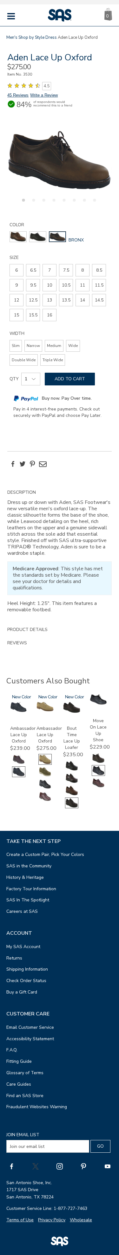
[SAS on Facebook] (11, 1166)
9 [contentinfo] (16, 285)
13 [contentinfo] (49, 300)
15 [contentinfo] (16, 315)
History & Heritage (25, 877)
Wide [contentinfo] (73, 345)
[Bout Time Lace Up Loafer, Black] (71, 770)
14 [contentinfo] (82, 300)
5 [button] (63, 203)
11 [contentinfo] (82, 285)
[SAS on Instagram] (59, 1166)
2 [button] (33, 203)
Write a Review (44, 95)
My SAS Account (23, 947)
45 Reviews (18, 95)
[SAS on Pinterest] (83, 1166)
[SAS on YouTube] (107, 1166)
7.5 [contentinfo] (66, 270)
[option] (59, 160)
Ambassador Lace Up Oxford (23, 734)
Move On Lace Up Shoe (98, 730)
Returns (14, 958)
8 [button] (94, 203)
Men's (11, 37)
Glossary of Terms (24, 1073)
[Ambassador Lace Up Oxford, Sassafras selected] (45, 763)
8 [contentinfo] (82, 270)
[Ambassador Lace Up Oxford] (18, 711)
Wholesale (81, 1220)
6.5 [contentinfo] (33, 270)
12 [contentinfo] (16, 300)
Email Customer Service (30, 1027)
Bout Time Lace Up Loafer (71, 737)
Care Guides (18, 1084)
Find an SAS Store (24, 1096)
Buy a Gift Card (21, 992)
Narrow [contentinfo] (33, 345)
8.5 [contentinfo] (99, 270)
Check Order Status (26, 981)
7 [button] (83, 203)
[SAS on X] (35, 1166)
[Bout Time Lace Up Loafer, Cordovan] (71, 782)
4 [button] (53, 203)
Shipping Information (27, 969)
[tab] (59, 554)
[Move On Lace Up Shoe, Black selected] (98, 774)
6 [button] (73, 203)
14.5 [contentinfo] (99, 300)
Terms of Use (20, 1220)
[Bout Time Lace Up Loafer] (71, 712)
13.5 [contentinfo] (66, 300)
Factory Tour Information (31, 889)
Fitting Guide (19, 1061)
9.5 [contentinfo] (33, 285)
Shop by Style (31, 37)
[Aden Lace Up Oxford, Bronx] (59, 160)
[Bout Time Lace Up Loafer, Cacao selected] (71, 807)
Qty (14, 379)
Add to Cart (70, 379)
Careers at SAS (22, 911)
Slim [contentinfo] (16, 345)
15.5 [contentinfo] (33, 315)
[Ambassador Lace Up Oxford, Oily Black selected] (18, 776)
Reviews (17, 643)
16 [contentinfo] (49, 315)
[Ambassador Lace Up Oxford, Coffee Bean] (18, 763)
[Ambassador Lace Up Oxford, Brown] (45, 800)
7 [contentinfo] (49, 270)
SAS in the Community (28, 866)
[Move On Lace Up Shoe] (98, 703)
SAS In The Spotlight (27, 900)
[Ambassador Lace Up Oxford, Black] (45, 788)
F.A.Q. (11, 1050)
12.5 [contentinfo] (33, 300)
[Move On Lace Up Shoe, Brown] (98, 787)
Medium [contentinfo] (54, 345)
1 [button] (22, 203)
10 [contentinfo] (49, 285)
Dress (51, 37)
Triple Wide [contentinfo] (53, 360)
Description (21, 492)
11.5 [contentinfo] (99, 285)
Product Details (27, 630)
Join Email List (22, 1135)
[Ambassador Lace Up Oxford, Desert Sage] (45, 776)
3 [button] (43, 203)
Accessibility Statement (30, 1039)
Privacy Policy (51, 1220)
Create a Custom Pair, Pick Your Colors (45, 854)
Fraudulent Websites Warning (36, 1107)
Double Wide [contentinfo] (24, 360)
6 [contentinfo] (16, 270)
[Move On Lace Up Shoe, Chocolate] (98, 762)
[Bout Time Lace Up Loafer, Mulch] (71, 794)
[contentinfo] (18, 236)
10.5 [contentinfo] (66, 285)
